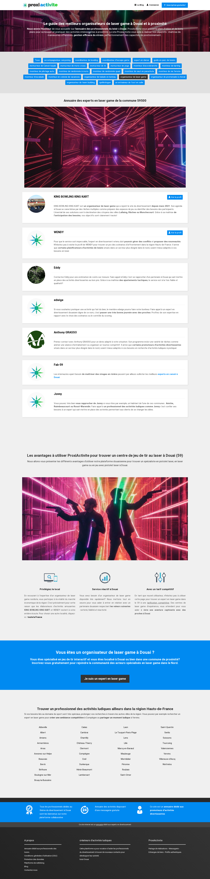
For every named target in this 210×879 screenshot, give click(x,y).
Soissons (167, 738)
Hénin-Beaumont (84, 769)
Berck (43, 764)
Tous (37, 60)
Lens (126, 738)
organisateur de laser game (133, 77)
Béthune (43, 769)
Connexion (153, 5)
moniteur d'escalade (34, 77)
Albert (43, 732)
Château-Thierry (84, 743)
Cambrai (84, 732)
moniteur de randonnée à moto (73, 71)
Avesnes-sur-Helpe (43, 754)
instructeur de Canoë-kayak (43, 65)
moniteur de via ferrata (169, 71)
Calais (84, 727)
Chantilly (84, 738)
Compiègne (84, 754)
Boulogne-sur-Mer (43, 775)
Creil (84, 759)
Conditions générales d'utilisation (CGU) (40, 856)
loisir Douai (84, 859)
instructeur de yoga (120, 65)
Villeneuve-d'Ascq (167, 759)
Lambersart (84, 775)
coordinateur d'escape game (115, 60)
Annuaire (27, 848)
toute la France (35, 617)
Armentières (43, 743)
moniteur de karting (171, 65)
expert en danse (141, 60)
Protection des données (34, 859)
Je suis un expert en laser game (105, 678)
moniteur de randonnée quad (106, 71)
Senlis (167, 732)
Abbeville (43, 727)
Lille (125, 743)
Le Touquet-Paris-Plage (126, 732)
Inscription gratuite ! (176, 5)
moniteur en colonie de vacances (64, 77)
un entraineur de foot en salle (129, 82)
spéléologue (105, 82)
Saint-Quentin (167, 727)
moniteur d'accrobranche (145, 65)
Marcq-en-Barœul (126, 748)
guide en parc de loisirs (164, 60)
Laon (126, 727)
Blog (26, 866)
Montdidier (126, 759)
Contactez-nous (30, 870)
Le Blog (140, 5)
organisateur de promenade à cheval (168, 77)
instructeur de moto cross (73, 65)
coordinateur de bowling (86, 60)
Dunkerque (84, 764)
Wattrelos (167, 764)
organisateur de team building (81, 82)
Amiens (42, 738)
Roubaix (125, 769)
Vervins (167, 754)
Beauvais (43, 759)
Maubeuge (126, 754)
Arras (42, 748)
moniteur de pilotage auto (42, 71)
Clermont (84, 748)
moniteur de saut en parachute (139, 71)
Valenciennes (167, 748)
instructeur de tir (98, 65)
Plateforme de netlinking (34, 863)
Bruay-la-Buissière (42, 780)
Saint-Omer (125, 775)
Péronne (126, 764)
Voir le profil (175, 197)
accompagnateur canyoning (57, 60)
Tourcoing (167, 743)
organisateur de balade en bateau (100, 77)
